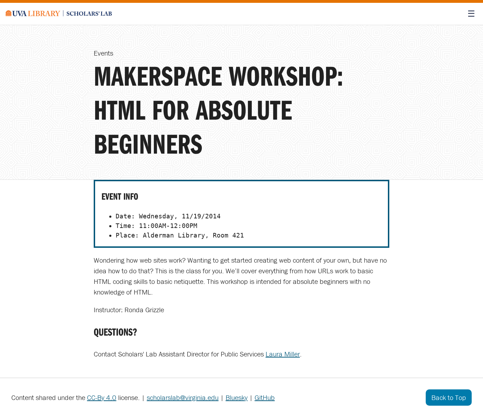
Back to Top (448, 397)
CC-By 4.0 (101, 397)
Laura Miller (283, 353)
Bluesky (237, 397)
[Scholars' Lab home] (59, 13)
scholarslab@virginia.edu (183, 397)
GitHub (265, 397)
